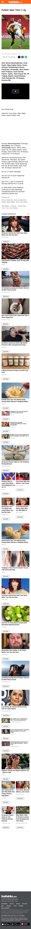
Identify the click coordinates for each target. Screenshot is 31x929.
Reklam (9, 901)
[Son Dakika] (15, 2)
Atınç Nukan (6, 145)
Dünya (18, 903)
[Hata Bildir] (17, 920)
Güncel (12, 903)
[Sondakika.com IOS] (5, 924)
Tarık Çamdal (6, 147)
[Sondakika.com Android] (15, 924)
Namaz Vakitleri (5, 908)
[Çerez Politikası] (10, 919)
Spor (2, 905)
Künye (16, 901)
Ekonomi (24, 903)
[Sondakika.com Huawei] (25, 924)
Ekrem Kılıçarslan (14, 143)
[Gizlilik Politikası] (14, 918)
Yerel (15, 905)
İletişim (12, 901)
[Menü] (3, 2)
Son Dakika (4, 903)
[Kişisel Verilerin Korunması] (21, 919)
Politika (21, 905)
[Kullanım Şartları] (5, 918)
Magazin (8, 905)
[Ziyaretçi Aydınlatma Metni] (7, 920)
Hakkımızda (4, 901)
